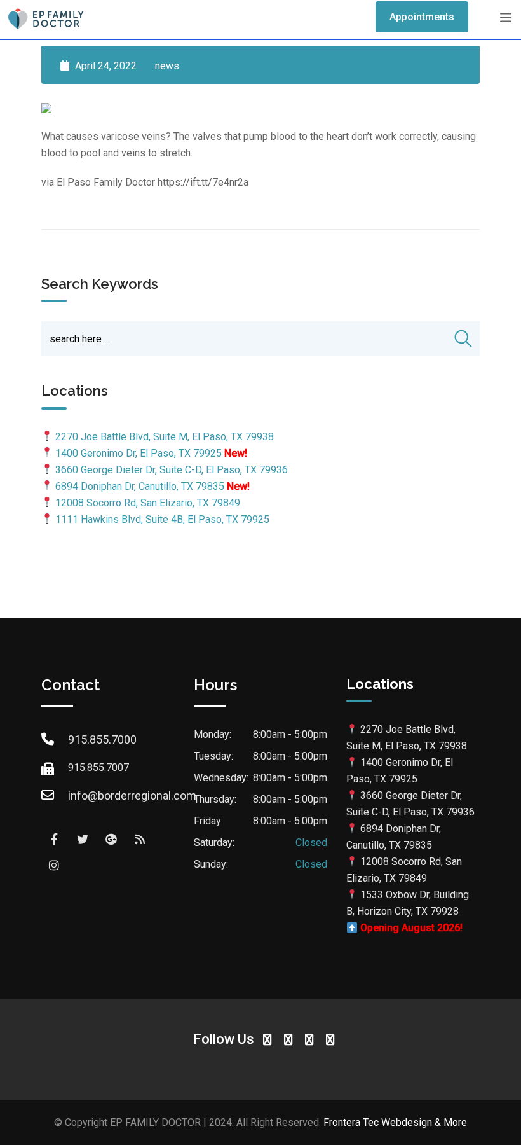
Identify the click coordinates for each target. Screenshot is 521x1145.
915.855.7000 (102, 739)
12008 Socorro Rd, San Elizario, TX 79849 (147, 503)
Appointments (421, 17)
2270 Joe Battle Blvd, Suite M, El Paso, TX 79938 (164, 437)
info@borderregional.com (132, 795)
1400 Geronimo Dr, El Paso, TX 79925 (138, 453)
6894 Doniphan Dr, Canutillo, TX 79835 (139, 486)
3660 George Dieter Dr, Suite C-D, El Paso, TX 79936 (171, 470)
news (167, 66)
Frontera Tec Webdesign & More (395, 1122)
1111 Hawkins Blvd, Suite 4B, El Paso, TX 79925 (162, 519)
